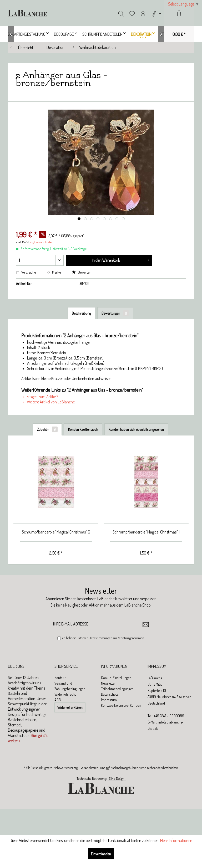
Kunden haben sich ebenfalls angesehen (136, 429)
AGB (57, 699)
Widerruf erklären (70, 707)
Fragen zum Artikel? (42, 396)
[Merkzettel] (132, 13)
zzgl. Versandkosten (41, 242)
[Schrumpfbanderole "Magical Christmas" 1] (146, 482)
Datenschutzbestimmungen (94, 638)
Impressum (109, 699)
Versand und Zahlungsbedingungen (69, 686)
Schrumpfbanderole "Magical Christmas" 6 (56, 532)
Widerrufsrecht (65, 694)
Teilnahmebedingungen (117, 688)
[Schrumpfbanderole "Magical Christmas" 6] (55, 482)
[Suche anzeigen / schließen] (121, 13)
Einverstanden (101, 853)
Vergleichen (29, 272)
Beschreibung (81, 313)
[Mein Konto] (143, 13)
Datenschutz (109, 694)
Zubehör (46, 429)
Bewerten (84, 272)
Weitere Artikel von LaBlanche (50, 401)
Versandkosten (89, 768)
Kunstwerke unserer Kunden (121, 705)
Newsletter (108, 683)
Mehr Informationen (176, 840)
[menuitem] (156, 13)
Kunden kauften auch (83, 429)
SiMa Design (116, 778)
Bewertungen (114, 313)
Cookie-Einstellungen (116, 677)
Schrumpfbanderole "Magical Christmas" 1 (146, 532)
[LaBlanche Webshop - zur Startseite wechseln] (27, 13)
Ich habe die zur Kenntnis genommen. (103, 638)
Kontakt (59, 677)
